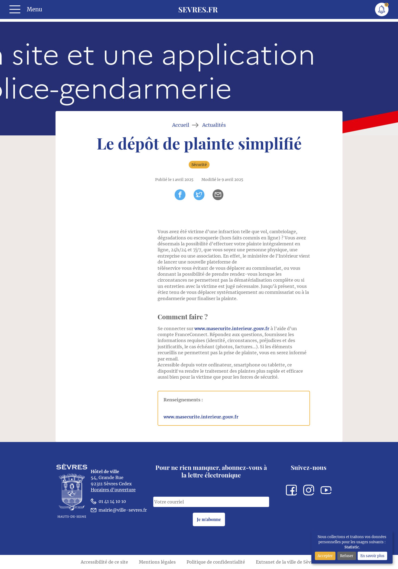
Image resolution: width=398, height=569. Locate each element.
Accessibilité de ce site (104, 562)
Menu (34, 9)
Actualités (214, 125)
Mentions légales (157, 562)
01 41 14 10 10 (112, 501)
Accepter (325, 556)
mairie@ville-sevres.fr (123, 510)
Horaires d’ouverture (113, 489)
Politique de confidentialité (216, 562)
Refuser (346, 556)
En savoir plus (372, 556)
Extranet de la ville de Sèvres (286, 562)
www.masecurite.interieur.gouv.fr (231, 328)
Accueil (180, 125)
